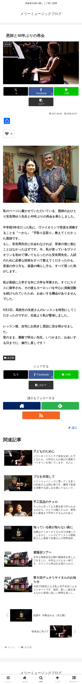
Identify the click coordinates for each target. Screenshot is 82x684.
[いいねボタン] (7, 134)
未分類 (10, 358)
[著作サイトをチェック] (22, 406)
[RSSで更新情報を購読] (41, 415)
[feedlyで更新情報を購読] (60, 406)
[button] (41, 102)
